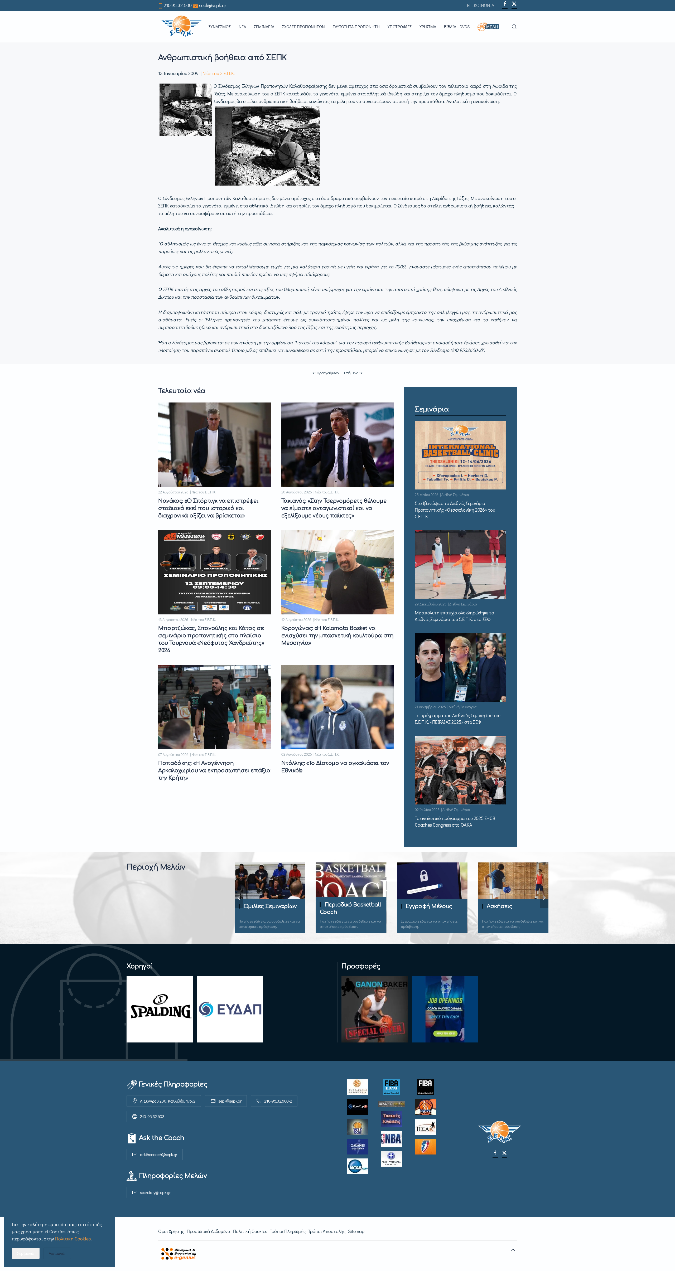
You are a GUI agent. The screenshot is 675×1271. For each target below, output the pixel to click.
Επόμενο (351, 372)
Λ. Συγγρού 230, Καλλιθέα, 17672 (167, 1101)
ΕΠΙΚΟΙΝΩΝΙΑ (480, 5)
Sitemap (356, 1231)
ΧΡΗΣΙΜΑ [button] (428, 26)
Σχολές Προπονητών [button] (303, 26)
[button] (491, 26)
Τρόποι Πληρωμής (288, 1231)
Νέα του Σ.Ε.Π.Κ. (218, 73)
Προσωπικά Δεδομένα (208, 1231)
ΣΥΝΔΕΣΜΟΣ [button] (220, 26)
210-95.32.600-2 (278, 1101)
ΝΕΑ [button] (242, 26)
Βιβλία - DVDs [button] (457, 26)
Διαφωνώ (57, 1253)
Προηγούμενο (328, 372)
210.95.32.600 (178, 5)
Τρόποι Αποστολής (326, 1231)
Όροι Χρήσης (171, 1231)
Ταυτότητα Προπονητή (356, 26)
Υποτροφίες (400, 26)
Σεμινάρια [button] (264, 26)
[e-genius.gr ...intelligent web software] (177, 1253)
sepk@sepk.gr (212, 5)
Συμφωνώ (25, 1253)
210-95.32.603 (152, 1116)
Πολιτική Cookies (250, 1231)
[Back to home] (181, 26)
